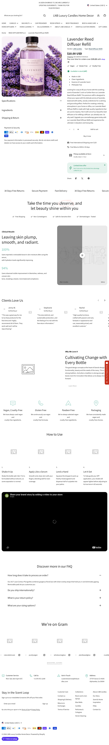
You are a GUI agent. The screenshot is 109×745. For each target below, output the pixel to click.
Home (4, 33)
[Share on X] (82, 178)
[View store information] (104, 155)
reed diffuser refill (95, 49)
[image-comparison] (82, 255)
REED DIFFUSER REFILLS (17, 33)
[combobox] (24, 15)
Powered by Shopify (38, 734)
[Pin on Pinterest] (88, 178)
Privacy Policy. (35, 709)
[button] (107, 373)
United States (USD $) (97, 5)
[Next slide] (104, 300)
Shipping (70, 57)
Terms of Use (26, 709)
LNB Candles (77, 49)
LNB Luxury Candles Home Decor (73, 15)
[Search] (44, 15)
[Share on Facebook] (75, 178)
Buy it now (87, 136)
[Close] (105, 165)
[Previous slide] (98, 300)
